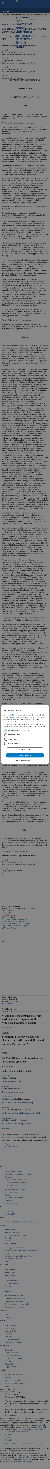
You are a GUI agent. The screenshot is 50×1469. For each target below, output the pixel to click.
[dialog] (25, 734)
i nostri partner (14, 715)
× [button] (46, 708)
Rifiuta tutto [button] (24, 750)
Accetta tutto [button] (25, 755)
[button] (25, 760)
